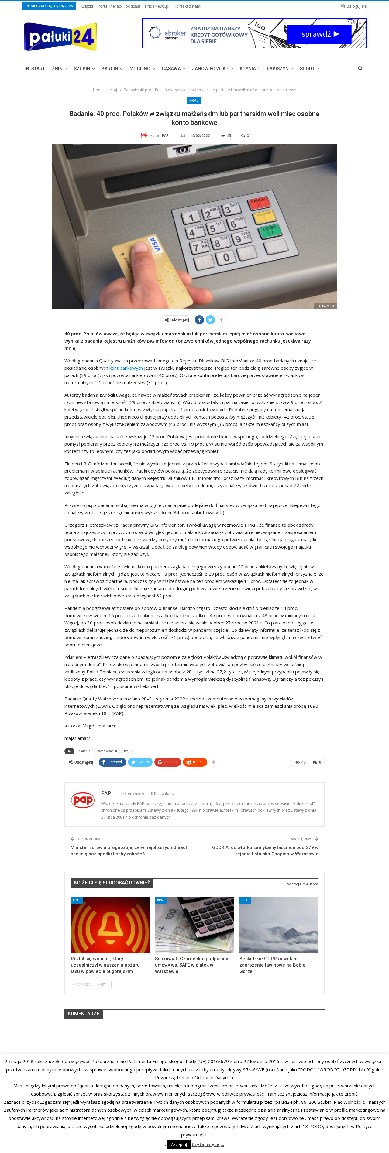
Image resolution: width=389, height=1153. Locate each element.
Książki (87, 6)
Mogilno (139, 68)
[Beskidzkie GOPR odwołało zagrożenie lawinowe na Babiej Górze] (278, 924)
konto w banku (107, 751)
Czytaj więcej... (208, 1144)
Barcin (110, 68)
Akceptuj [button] (179, 1144)
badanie (84, 751)
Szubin (82, 68)
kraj (126, 751)
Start (38, 68)
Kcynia (248, 68)
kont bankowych (126, 368)
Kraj (193, 100)
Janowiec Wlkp (210, 68)
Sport (307, 68)
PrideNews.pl (157, 6)
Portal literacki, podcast (119, 6)
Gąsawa (171, 68)
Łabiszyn (278, 68)
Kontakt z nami (187, 6)
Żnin (57, 68)
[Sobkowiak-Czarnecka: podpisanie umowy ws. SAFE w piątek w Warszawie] (194, 924)
